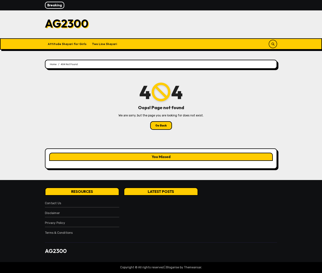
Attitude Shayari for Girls (67, 44)
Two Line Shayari (104, 44)
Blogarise (172, 267)
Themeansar (192, 267)
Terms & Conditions (59, 233)
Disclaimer (52, 213)
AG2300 (67, 23)
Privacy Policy (55, 223)
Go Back (161, 125)
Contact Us (53, 203)
